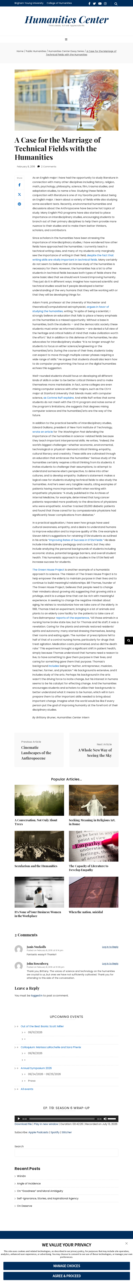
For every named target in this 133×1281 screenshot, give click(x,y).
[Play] (18, 1118)
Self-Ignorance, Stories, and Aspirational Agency (48, 1198)
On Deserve (24, 1206)
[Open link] (19, 195)
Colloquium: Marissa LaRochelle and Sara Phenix (51, 1047)
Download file (23, 1124)
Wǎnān (21, 1176)
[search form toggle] (116, 4)
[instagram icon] (105, 4)
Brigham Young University (29, 3)
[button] (126, 1243)
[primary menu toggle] (66, 39)
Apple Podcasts (38, 1132)
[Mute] (105, 1118)
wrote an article (42, 432)
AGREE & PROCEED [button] (67, 1276)
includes (54, 666)
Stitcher (67, 1132)
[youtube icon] (100, 4)
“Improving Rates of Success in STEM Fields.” (76, 540)
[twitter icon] (94, 4)
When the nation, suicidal (86, 912)
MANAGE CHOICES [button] (66, 1265)
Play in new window (46, 1124)
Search (19, 1146)
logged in (36, 995)
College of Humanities (59, 3)
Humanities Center (66, 19)
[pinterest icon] (19, 204)
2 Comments (48, 166)
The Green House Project (48, 570)
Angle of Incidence (29, 1183)
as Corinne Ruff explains (58, 398)
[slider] (112, 1118)
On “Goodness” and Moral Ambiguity (40, 1191)
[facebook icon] (89, 4)
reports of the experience (72, 618)
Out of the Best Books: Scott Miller (42, 1026)
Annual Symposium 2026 (36, 1068)
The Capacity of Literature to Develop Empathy (88, 868)
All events (27, 1089)
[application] (66, 1119)
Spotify (55, 1132)
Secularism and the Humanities (36, 866)
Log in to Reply (110, 946)
